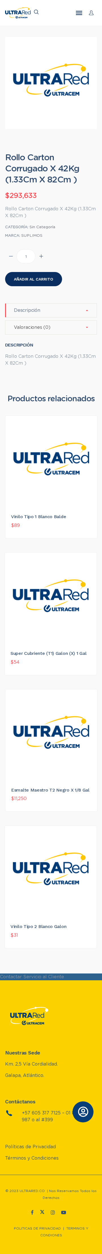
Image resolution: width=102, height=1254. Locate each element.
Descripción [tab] (27, 310)
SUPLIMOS (31, 236)
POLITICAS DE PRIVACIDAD (37, 1228)
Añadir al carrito (33, 279)
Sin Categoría (42, 227)
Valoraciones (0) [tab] (32, 327)
